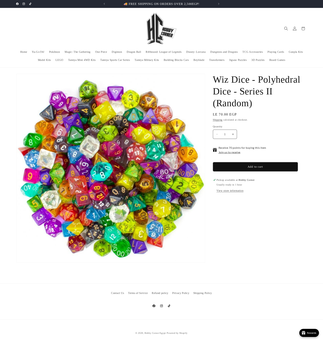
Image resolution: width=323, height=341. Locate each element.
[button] (286, 28)
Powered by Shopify (177, 333)
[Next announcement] (218, 4)
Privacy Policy (180, 293)
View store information (230, 190)
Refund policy (160, 293)
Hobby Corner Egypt (155, 333)
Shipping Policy (202, 293)
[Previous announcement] (104, 4)
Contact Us (117, 293)
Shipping (217, 120)
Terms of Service (138, 293)
